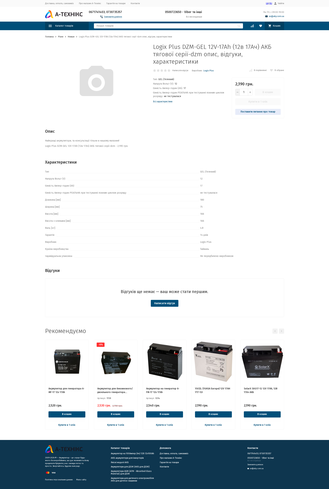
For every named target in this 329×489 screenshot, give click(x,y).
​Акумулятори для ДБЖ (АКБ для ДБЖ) (130, 466)
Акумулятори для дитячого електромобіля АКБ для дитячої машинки (132, 479)
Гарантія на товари (115, 3)
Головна (49, 36)
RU (270, 3)
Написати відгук (180, 70)
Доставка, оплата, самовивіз (59, 3)
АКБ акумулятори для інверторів (127, 458)
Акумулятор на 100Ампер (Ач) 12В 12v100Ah (132, 453)
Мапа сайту (81, 480)
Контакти (135, 3)
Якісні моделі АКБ (120, 462)
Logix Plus (208, 70)
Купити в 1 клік (257, 101)
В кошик (268, 92)
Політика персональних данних (59, 480)
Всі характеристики (162, 101)
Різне (60, 36)
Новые (71, 36)
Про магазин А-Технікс (90, 3)
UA (267, 3)
